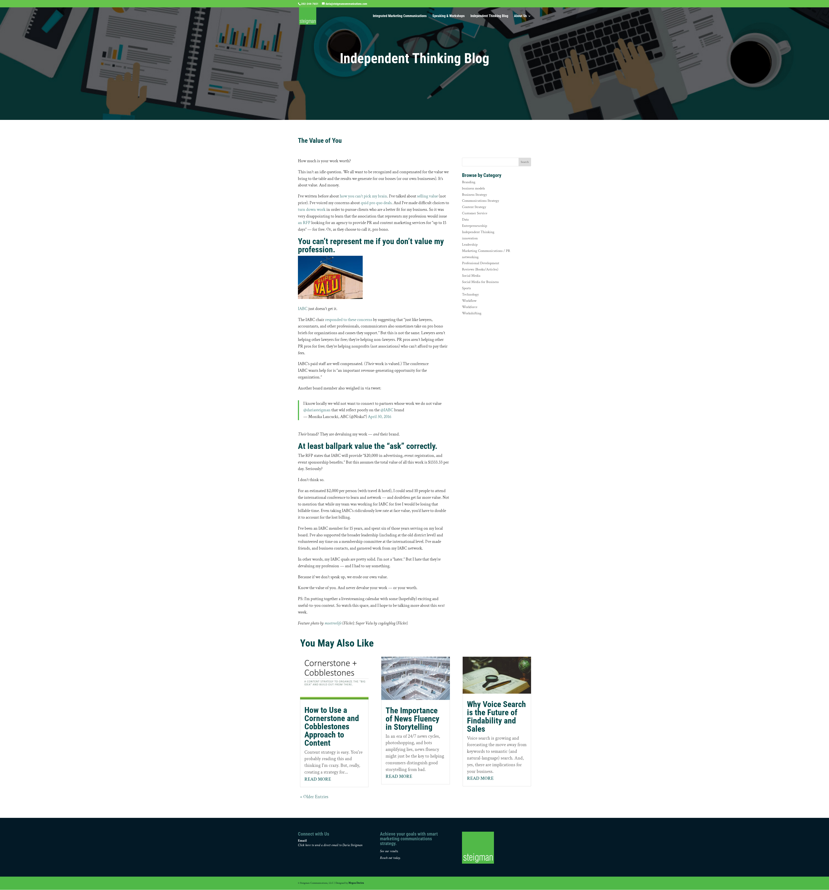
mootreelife (333, 623)
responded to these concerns (348, 320)
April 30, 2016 (379, 417)
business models (473, 188)
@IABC (386, 410)
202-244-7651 (309, 3)
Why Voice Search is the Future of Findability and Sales (496, 716)
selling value (427, 196)
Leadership (470, 244)
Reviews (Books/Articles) (480, 269)
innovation (470, 238)
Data (465, 219)
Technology (470, 294)
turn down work (312, 209)
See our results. (389, 851)
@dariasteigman (317, 410)
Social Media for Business (480, 282)
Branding (468, 182)
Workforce (469, 307)
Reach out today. (390, 858)
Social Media (471, 275)
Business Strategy (474, 194)
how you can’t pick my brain (363, 196)
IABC (302, 309)
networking (470, 257)
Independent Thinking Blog (489, 16)
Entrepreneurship (474, 225)
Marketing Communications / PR (486, 250)
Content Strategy (474, 207)
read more (317, 779)
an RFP (304, 223)
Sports (466, 288)
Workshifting (471, 313)
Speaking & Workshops (448, 16)
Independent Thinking (478, 232)
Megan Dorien (356, 883)
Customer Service (474, 213)
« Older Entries (314, 797)
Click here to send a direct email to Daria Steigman (330, 845)
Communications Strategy (480, 200)
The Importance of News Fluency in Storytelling (412, 719)
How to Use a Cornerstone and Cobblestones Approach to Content (331, 726)
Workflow (469, 300)
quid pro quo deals (376, 203)
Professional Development (480, 263)
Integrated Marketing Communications (400, 16)
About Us (520, 16)
